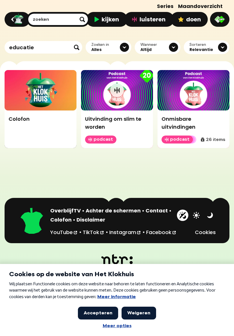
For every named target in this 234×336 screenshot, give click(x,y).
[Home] (16, 19)
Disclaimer (90, 219)
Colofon (61, 219)
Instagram (125, 232)
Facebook (161, 232)
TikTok (93, 232)
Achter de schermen (113, 210)
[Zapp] (219, 19)
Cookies (205, 232)
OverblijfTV (65, 210)
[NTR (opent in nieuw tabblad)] (117, 259)
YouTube (64, 232)
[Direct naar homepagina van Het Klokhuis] (32, 221)
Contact (157, 210)
